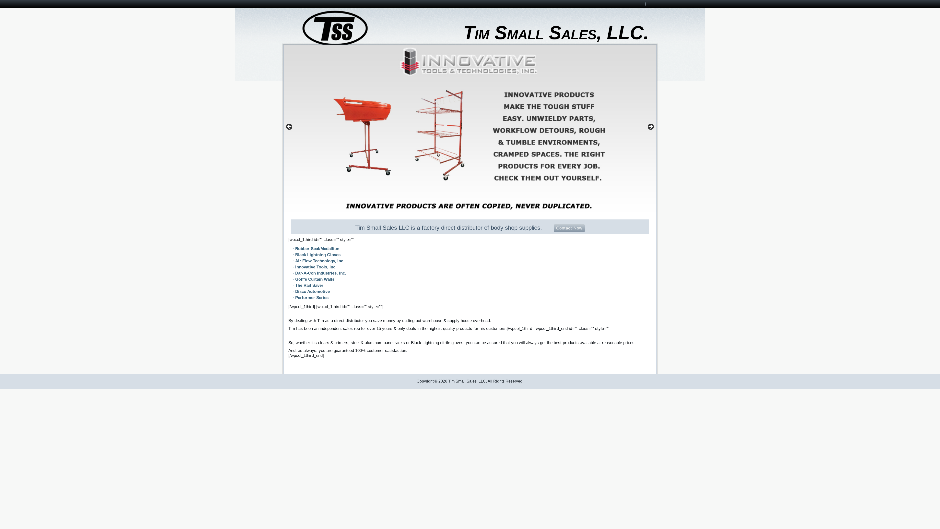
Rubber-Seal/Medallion (317, 248)
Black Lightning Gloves (318, 254)
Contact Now (569, 228)
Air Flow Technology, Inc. (319, 261)
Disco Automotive (312, 291)
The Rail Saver (309, 285)
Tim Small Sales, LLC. (556, 32)
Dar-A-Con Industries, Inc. (320, 273)
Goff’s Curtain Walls (314, 279)
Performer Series (312, 297)
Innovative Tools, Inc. (316, 267)
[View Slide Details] (470, 128)
